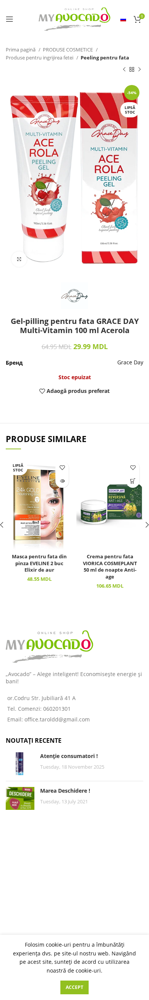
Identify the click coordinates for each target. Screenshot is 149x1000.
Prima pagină (21, 49)
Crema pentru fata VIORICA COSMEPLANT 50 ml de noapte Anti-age (110, 566)
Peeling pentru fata (105, 57)
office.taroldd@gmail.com (57, 719)
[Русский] (123, 19)
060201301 (57, 708)
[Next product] (139, 70)
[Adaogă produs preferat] (62, 467)
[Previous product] (124, 70)
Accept (74, 987)
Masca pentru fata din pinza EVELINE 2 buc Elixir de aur (39, 563)
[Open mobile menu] (9, 19)
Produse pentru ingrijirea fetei (40, 57)
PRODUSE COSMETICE (68, 49)
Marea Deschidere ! (65, 790)
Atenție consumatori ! (69, 756)
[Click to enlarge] (19, 259)
